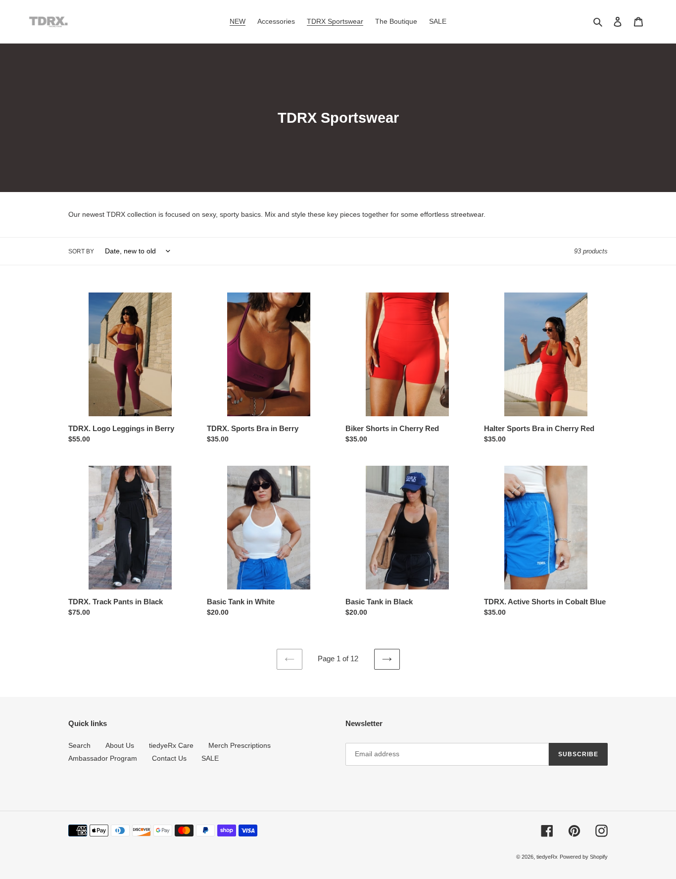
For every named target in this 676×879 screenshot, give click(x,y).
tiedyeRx (547, 857)
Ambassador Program (102, 758)
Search (79, 745)
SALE (210, 758)
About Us (119, 745)
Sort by (81, 251)
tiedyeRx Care (171, 745)
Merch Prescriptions (239, 745)
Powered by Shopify (584, 857)
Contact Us (169, 758)
